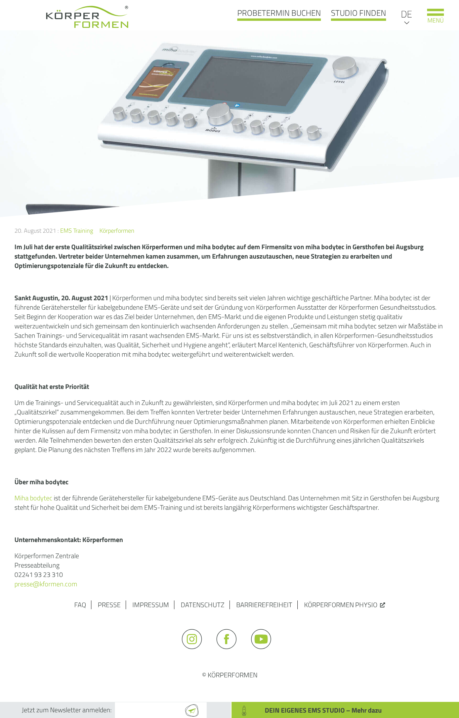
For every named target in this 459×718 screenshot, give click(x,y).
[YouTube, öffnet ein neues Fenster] (264, 652)
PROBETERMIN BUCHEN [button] (279, 13)
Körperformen (116, 230)
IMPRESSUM (150, 604)
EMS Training (76, 230)
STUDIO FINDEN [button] (358, 13)
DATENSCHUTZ (202, 604)
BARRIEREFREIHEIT (264, 604)
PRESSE (109, 604)
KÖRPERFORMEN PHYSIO (340, 604)
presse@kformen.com (45, 584)
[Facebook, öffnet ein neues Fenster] (229, 652)
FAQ (80, 604)
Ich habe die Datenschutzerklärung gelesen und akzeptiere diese (219, 692)
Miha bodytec (33, 498)
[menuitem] (406, 13)
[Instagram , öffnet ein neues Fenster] (195, 652)
